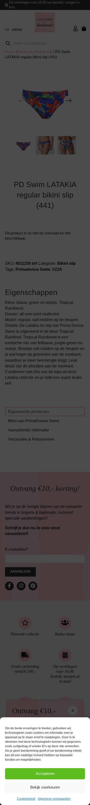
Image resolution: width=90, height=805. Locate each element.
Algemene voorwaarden (54, 799)
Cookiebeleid (26, 799)
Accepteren (45, 773)
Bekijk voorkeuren (45, 787)
